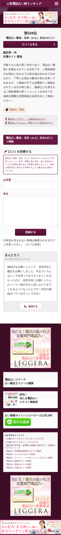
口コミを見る (30, 44)
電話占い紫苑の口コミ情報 (18, 461)
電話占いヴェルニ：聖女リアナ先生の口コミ (30, 122)
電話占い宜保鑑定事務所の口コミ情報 (23, 451)
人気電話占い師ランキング (24, 3)
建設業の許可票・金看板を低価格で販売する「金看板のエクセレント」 (30, 446)
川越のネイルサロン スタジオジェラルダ (24, 439)
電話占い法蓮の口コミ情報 (18, 467)
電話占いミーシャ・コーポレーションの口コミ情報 (29, 458)
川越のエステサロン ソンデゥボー (22, 442)
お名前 (7, 179)
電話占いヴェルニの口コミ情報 (20, 454)
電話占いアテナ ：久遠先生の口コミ (27, 119)
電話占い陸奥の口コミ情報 (18, 464)
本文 (5, 193)
